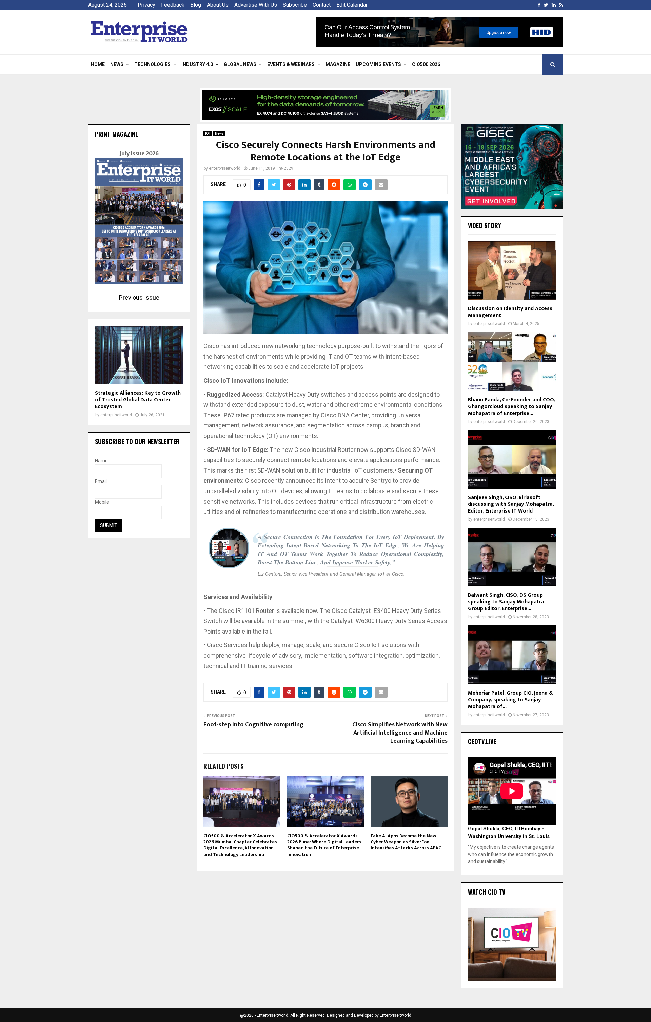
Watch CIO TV (486, 891)
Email (101, 481)
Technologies (152, 64)
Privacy (146, 5)
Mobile (102, 502)
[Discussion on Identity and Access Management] (512, 270)
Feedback (172, 5)
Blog (195, 5)
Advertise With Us (255, 5)
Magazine (338, 64)
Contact (322, 5)
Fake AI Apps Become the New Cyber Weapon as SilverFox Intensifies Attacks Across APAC (406, 842)
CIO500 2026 (426, 64)
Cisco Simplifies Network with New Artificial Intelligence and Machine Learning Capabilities (400, 733)
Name (101, 460)
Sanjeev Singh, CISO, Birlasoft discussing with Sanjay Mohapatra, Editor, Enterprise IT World (511, 504)
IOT (208, 133)
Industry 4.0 (197, 64)
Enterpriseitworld (395, 1015)
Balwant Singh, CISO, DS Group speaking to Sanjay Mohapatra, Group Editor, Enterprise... (506, 601)
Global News (240, 64)
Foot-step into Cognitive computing (253, 725)
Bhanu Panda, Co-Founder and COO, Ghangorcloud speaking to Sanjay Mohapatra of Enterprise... (511, 406)
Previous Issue (139, 297)
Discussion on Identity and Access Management (510, 312)
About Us (218, 5)
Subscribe (295, 5)
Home (98, 64)
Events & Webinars (291, 64)
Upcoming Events (378, 64)
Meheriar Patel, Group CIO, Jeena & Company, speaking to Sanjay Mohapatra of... (510, 699)
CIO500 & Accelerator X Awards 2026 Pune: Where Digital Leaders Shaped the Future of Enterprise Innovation (324, 845)
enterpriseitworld (224, 168)
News (116, 64)
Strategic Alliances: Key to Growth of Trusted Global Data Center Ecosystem (138, 399)
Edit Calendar (352, 5)
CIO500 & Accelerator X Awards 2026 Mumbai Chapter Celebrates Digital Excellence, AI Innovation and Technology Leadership (240, 845)
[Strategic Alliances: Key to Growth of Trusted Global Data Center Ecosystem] (139, 355)
